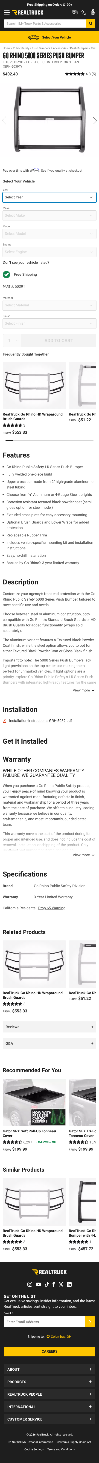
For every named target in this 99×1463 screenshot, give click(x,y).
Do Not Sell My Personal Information (30, 1442)
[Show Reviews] (80, 74)
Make (6, 208)
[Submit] (90, 1321)
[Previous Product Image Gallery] (4, 120)
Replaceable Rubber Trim (26, 535)
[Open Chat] (75, 12)
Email (8, 1313)
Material (8, 297)
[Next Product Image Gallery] (95, 120)
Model (6, 226)
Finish (6, 316)
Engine (7, 244)
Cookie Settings (34, 1449)
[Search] (90, 23)
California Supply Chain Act (74, 1442)
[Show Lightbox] (49, 120)
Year (5, 189)
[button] (49, 1369)
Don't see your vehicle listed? (26, 262)
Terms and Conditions (61, 1449)
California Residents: (34, 908)
